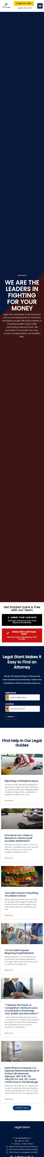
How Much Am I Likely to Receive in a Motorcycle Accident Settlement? (19, 838)
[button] (40, 6)
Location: (9, 704)
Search (10, 716)
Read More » (9, 801)
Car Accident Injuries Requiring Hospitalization (19, 952)
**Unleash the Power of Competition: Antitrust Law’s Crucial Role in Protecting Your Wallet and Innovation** (22, 1009)
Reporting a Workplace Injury (21, 781)
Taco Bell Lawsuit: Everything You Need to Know (21, 894)
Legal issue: (10, 692)
